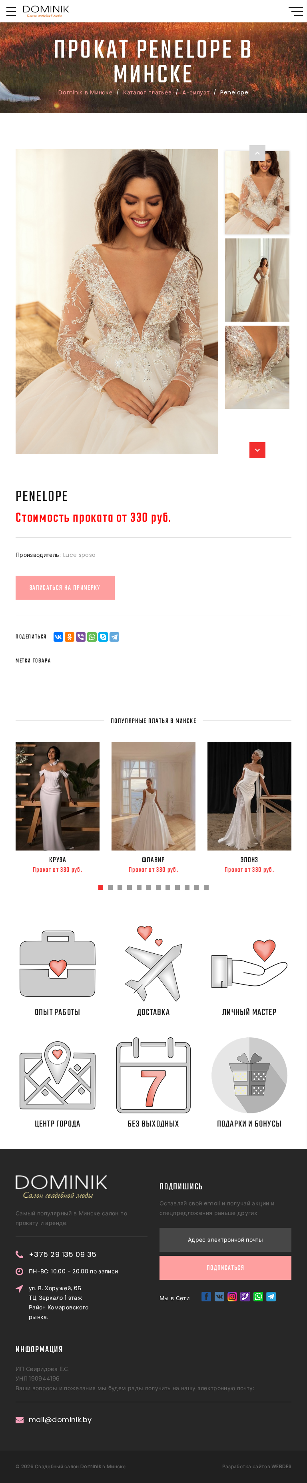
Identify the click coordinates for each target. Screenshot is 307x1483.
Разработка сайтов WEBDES (256, 1466)
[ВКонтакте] (58, 637)
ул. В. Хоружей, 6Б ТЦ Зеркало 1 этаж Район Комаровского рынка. (58, 1302)
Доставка (153, 1012)
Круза (57, 860)
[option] (117, 301)
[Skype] (103, 637)
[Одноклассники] (69, 637)
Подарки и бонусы (249, 1124)
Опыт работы (57, 1012)
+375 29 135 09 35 (63, 1254)
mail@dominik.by (60, 1420)
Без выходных (153, 1124)
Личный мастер (249, 1012)
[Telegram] (114, 637)
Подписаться (225, 1268)
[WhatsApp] (92, 637)
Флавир (153, 860)
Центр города (57, 1124)
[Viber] (81, 637)
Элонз (249, 860)
